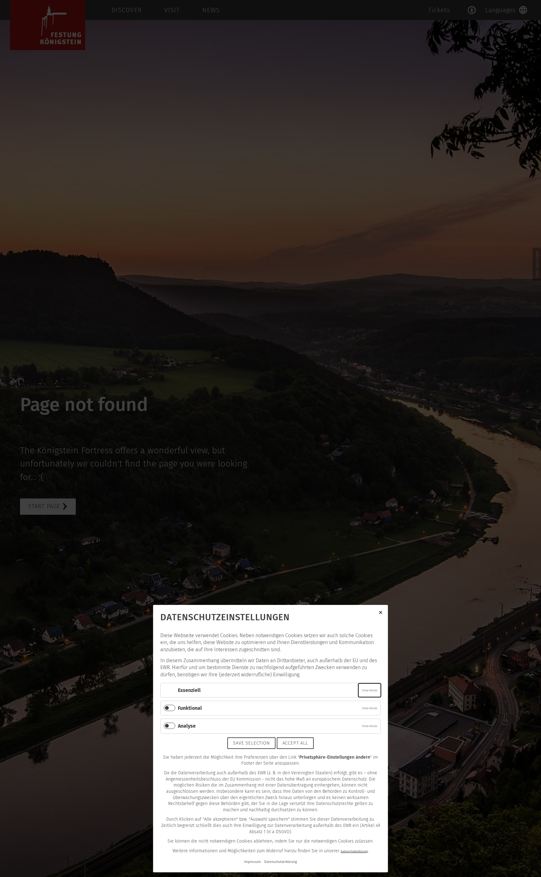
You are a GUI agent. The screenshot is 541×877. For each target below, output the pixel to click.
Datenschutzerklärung (354, 851)
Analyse (187, 726)
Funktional (190, 708)
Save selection (251, 743)
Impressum (252, 862)
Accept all (295, 743)
